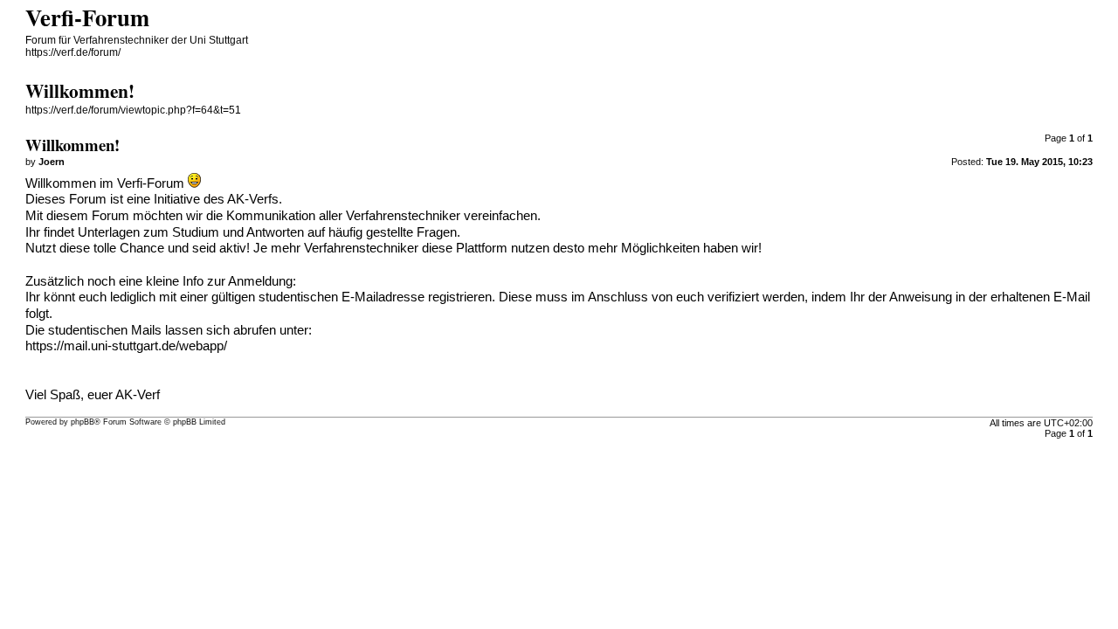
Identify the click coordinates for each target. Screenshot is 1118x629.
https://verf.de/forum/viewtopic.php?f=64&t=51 (133, 110)
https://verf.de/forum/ (73, 52)
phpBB (82, 422)
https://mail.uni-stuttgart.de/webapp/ (126, 346)
